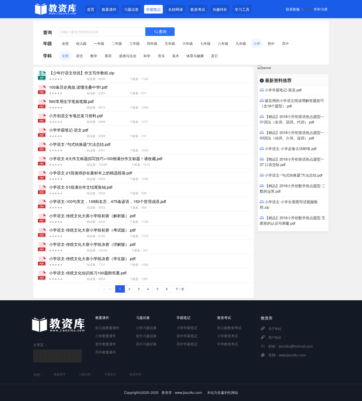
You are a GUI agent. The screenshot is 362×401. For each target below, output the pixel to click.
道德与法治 (127, 55)
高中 (285, 43)
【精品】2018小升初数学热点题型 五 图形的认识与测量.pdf (292, 220)
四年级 (152, 43)
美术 (175, 55)
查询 (47, 32)
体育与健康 (195, 55)
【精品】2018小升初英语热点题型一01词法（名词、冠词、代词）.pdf (292, 119)
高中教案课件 (105, 352)
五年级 (170, 43)
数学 (93, 55)
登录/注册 (321, 9)
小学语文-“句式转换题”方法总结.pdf (293, 175)
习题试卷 (131, 9)
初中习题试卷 (146, 335)
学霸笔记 (153, 9)
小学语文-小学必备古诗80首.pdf (290, 148)
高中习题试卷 (146, 343)
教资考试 (197, 9)
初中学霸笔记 (187, 335)
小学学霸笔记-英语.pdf (283, 89)
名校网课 (175, 9)
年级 (47, 43)
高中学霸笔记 (187, 343)
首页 (90, 9)
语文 (79, 55)
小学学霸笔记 (187, 327)
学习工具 (242, 9)
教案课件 (109, 9)
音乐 (161, 55)
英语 (108, 55)
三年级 (134, 43)
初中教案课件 (105, 343)
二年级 (117, 43)
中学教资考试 (227, 343)
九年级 (241, 43)
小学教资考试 (227, 335)
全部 (65, 43)
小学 (256, 43)
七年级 (205, 43)
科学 (147, 55)
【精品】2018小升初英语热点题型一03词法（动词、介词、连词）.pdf (292, 135)
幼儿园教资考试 (229, 327)
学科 (47, 55)
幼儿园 (81, 43)
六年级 (187, 43)
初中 (271, 43)
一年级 (99, 43)
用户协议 (274, 337)
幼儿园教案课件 (107, 327)
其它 (214, 55)
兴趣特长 (220, 9)
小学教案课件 (105, 335)
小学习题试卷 (146, 327)
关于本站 (274, 328)
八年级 (223, 43)
